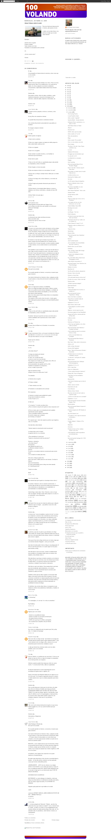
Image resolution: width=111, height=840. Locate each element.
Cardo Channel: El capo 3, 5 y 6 (75, 223)
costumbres (68, 483)
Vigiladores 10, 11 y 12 (73, 365)
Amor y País (68, 527)
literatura (76, 498)
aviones (70, 478)
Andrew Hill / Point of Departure (75, 373)
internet (33, 63)
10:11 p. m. (31, 327)
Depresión (70, 424)
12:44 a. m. (31, 526)
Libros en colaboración (73, 369)
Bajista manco (71, 359)
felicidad (83, 491)
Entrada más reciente (30, 820)
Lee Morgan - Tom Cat (73, 212)
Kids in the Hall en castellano (75, 296)
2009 (68, 106)
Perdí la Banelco (72, 214)
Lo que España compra (73, 116)
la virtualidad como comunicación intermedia (45, 334)
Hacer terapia (71, 144)
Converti (30, 703)
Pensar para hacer (69, 525)
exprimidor (75, 491)
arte (77, 476)
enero (69, 458)
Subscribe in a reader (71, 77)
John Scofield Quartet (73, 240)
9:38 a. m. (31, 650)
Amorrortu (70, 427)
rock (77, 508)
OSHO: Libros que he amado (74, 131)
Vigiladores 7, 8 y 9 (72, 398)
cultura (69, 485)
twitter (73, 511)
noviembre (70, 110)
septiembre (71, 442)
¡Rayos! (70, 127)
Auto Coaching (71, 162)
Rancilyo (30, 200)
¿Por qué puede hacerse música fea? (76, 277)
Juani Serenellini (32, 478)
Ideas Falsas (68, 538)
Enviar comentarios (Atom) (37, 822)
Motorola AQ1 (71, 379)
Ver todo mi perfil (70, 33)
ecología (67, 488)
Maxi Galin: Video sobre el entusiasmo (77, 342)
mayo (69, 450)
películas (71, 502)
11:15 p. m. (31, 508)
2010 (68, 104)
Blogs (69, 138)
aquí (77, 43)
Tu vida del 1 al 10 (72, 156)
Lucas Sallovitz (32, 109)
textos (66, 511)
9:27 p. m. (31, 222)
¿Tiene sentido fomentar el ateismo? (76, 371)
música (70, 500)
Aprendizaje (70, 231)
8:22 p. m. (31, 89)
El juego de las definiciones (71, 523)
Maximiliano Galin (32, 609)
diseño (75, 486)
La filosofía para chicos (70, 543)
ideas (74, 495)
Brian (29, 323)
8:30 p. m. (31, 105)
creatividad (78, 483)
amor (85, 475)
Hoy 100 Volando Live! (73, 413)
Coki (29, 133)
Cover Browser (71, 388)
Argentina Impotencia (70, 529)
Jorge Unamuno (32, 721)
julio (69, 446)
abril (69, 452)
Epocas (69, 238)
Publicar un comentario (30, 817)
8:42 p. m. (31, 130)
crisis (85, 483)
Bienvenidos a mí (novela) (71, 531)
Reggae (69, 160)
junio (69, 448)
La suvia (70, 149)
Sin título (70, 179)
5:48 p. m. (31, 798)
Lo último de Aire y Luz (73, 175)
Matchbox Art (71, 269)
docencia (81, 486)
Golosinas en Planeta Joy (74, 322)
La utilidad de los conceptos (74, 158)
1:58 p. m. (31, 710)
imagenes (83, 495)
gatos (79, 493)
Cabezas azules (71, 318)
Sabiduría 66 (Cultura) (73, 152)
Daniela (30, 284)
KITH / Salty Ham (72, 367)
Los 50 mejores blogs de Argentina (76, 181)
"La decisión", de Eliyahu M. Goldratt (76, 357)
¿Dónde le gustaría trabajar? (74, 283)
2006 (68, 465)
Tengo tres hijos (71, 229)
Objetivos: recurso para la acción (75, 310)
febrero (70, 456)
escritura (67, 491)
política (77, 504)
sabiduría (84, 508)
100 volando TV (69, 475)
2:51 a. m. (31, 591)
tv (69, 511)
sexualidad (70, 509)
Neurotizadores (71, 404)
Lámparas (70, 248)
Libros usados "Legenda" (74, 118)
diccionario (68, 486)
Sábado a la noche (72, 267)
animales (71, 476)
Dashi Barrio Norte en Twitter (74, 125)
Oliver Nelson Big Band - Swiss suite (76, 190)
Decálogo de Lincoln (72, 208)
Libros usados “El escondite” (74, 140)
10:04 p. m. (31, 319)
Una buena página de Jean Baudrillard (77, 312)
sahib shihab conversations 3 (75, 261)
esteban (30, 802)
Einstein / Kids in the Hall (74, 273)
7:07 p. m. (31, 814)
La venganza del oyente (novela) (73, 520)
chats (73, 480)
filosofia (67, 493)
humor (67, 495)
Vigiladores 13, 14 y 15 (73, 302)
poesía (66, 504)
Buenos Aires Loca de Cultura (75, 246)
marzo (69, 454)
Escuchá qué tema (69, 536)
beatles (75, 478)
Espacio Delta (71, 233)
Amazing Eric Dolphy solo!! (74, 177)
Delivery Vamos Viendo (73, 391)
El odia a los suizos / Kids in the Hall (76, 279)
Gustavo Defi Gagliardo (73, 348)
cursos (75, 485)
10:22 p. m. (31, 341)
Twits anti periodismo (73, 136)
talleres (78, 509)
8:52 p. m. (31, 197)
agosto (70, 444)
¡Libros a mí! (71, 344)
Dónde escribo (71, 281)
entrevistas (67, 489)
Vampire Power (71, 192)
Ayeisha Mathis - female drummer (76, 120)
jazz (78, 496)
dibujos (82, 485)
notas (66, 502)
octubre (70, 112)
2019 (68, 87)
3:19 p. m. (31, 718)
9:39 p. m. (31, 303)
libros (67, 498)
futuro (73, 493)
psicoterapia (80, 506)
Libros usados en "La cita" (74, 133)
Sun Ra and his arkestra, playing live (76, 271)
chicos (78, 480)
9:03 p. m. (31, 211)
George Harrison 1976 (73, 194)
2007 (68, 463)
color (70, 481)
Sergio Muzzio (31, 226)
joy (83, 496)
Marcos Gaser (31, 595)
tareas (84, 509)
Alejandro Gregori (32, 636)
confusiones (79, 481)
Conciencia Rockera (70, 541)
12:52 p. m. (31, 681)
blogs (81, 478)
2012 (68, 100)
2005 (68, 467)
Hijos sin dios (68, 522)
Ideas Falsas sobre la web (33, 23)
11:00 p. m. (31, 497)
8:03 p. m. (31, 76)
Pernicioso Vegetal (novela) (71, 539)
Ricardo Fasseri (32, 529)
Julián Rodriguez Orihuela (34, 267)
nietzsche (81, 500)
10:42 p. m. (31, 474)
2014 (68, 95)
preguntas (68, 506)
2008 (68, 461)
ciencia (84, 480)
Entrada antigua (55, 820)
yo (65, 513)
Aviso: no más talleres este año (75, 142)
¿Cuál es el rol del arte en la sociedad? (77, 396)
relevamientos (40, 63)
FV (29, 501)
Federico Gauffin (32, 627)
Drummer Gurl (71, 129)
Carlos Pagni (71, 287)
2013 (68, 98)
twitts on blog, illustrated (73, 346)
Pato (29, 80)
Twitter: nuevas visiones (73, 384)
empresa (81, 488)
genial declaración (72, 285)
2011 (68, 102)
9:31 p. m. (31, 263)
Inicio (43, 820)
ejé (74, 488)
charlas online (68, 480)
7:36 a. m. (31, 623)
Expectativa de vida (72, 386)
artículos (84, 476)
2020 (68, 85)
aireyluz (78, 475)
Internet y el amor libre (73, 275)
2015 (68, 93)
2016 (68, 91)
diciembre (70, 108)
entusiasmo (79, 489)
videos (79, 511)
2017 (68, 89)
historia (83, 493)
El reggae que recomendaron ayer (76, 154)
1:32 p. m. (31, 699)
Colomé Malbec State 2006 (74, 206)
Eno (69, 436)
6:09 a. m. (31, 605)
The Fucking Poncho (73, 114)
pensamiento (79, 502)
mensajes (83, 498)
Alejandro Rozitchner (73, 27)
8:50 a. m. (31, 633)
